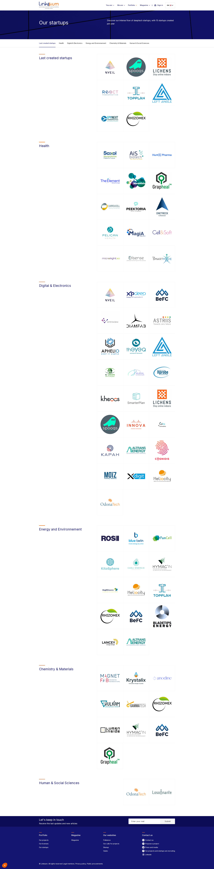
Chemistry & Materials (117, 43)
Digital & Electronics (74, 43)
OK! (41, 858)
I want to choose (25, 858)
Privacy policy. (80, 864)
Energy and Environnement (96, 43)
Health (61, 43)
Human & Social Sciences (139, 43)
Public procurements (94, 864)
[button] (4, 865)
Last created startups (47, 43)
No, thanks (10, 858)
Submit (168, 821)
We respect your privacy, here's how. (15, 850)
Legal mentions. (68, 864)
